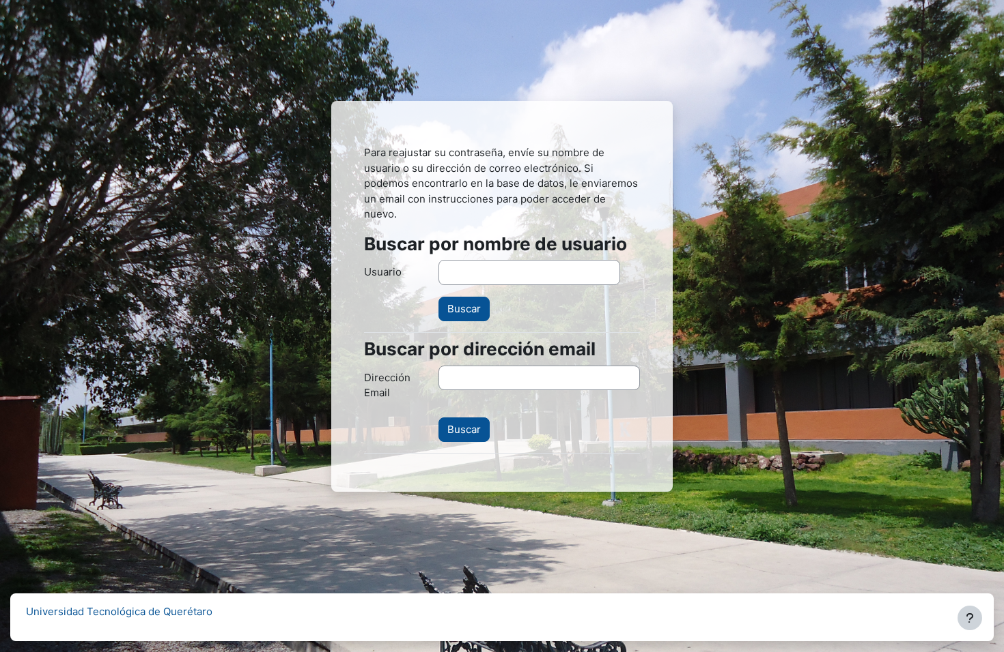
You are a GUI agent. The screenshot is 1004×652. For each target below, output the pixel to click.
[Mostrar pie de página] (970, 618)
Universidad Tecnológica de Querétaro (119, 611)
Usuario (383, 271)
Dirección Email (387, 385)
